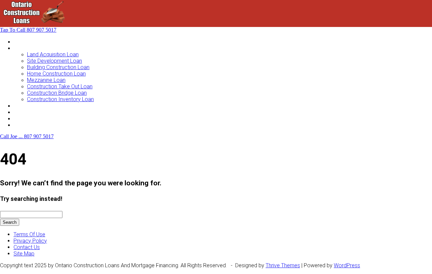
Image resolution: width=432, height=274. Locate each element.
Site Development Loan (54, 61)
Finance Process (33, 112)
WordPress (347, 265)
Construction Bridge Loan (57, 93)
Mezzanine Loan (46, 80)
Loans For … (28, 48)
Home (21, 41)
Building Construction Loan (58, 67)
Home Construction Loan (56, 73)
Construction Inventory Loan (60, 99)
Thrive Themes (283, 265)
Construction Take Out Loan (59, 86)
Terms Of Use (29, 234)
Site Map (24, 253)
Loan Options (29, 105)
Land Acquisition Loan (53, 54)
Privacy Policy (30, 241)
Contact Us (27, 125)
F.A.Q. (20, 118)
